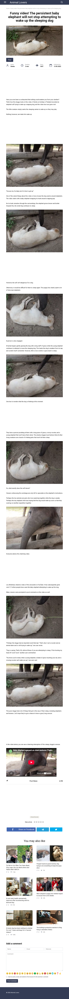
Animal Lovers (18, 2)
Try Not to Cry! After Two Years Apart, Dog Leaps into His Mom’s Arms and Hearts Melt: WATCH (18, 867)
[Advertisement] (34, 85)
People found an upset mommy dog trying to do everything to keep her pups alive (49, 866)
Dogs (9, 60)
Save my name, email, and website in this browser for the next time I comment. (28, 976)
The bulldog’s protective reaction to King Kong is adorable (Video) (49, 928)
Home (7, 8)
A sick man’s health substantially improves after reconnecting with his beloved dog (17, 900)
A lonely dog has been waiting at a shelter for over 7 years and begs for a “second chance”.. (19, 930)
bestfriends (35, 817)
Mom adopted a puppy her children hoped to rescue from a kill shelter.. (50, 894)
